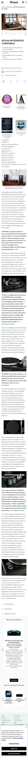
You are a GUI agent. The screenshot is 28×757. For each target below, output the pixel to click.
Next (25, 34)
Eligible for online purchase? (12, 68)
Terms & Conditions (19, 724)
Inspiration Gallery (6, 720)
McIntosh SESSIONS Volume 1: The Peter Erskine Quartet (8, 701)
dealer (14, 594)
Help (15, 722)
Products (4, 718)
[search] (26, 2)
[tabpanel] (14, 22)
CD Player (12, 536)
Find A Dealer (17, 715)
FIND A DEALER (23, 2)
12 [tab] (13, 34)
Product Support (18, 720)
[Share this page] (24, 81)
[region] (14, 741)
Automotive (4, 722)
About (3, 715)
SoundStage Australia (17, 510)
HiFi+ (16, 249)
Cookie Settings (14, 743)
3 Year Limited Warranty (13, 71)
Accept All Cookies (14, 753)
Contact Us (16, 718)
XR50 (14, 221)
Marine (3, 724)
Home (3, 7)
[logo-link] (14, 2)
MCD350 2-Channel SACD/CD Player (19, 700)
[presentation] (14, 646)
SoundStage (5, 385)
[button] (9, 75)
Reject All (14, 748)
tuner (5, 536)
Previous (3, 650)
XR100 (3, 223)
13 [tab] (14, 34)
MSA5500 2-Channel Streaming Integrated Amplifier (14, 641)
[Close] (26, 727)
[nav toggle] (2, 2)
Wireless (9, 7)
